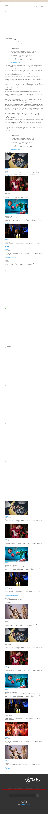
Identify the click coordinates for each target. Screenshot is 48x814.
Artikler (11, 788)
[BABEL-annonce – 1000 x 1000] (24, 270)
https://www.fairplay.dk (15, 62)
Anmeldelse (7, 168)
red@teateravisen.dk (25, 804)
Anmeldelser (19, 788)
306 (8, 267)
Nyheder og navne (29, 788)
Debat (38, 788)
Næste (10, 267)
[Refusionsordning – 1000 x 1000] (24, 308)
